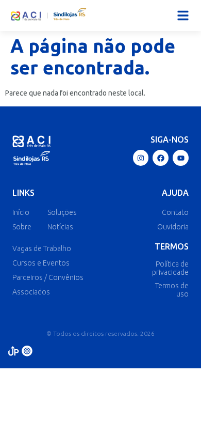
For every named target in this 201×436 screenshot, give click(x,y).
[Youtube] (181, 158)
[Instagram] (141, 158)
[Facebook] (161, 158)
